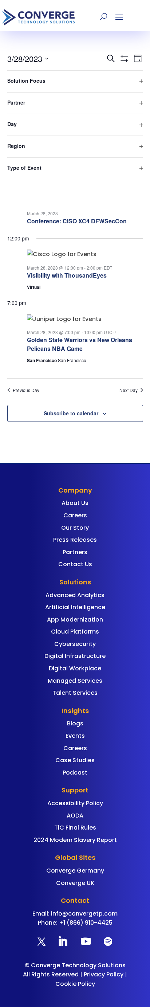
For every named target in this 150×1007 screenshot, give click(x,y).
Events (75, 736)
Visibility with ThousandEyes (67, 275)
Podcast (75, 772)
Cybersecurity (75, 644)
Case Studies (75, 760)
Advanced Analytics (75, 595)
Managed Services (75, 681)
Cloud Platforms (75, 631)
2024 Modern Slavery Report (75, 840)
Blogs (75, 723)
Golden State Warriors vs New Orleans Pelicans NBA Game (79, 344)
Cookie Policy (75, 984)
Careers (75, 515)
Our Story (75, 528)
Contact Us (75, 564)
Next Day (128, 390)
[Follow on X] (41, 941)
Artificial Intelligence (75, 607)
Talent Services (75, 693)
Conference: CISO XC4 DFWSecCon (77, 221)
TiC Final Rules (75, 827)
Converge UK (75, 883)
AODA (75, 815)
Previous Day (26, 390)
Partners (75, 552)
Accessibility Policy (75, 803)
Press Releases (75, 540)
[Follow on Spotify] (108, 941)
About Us (75, 503)
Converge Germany (75, 870)
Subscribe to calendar (71, 413)
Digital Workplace (75, 668)
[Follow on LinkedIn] (62, 941)
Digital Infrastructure (75, 656)
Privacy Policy (103, 974)
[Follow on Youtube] (86, 941)
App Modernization (75, 619)
